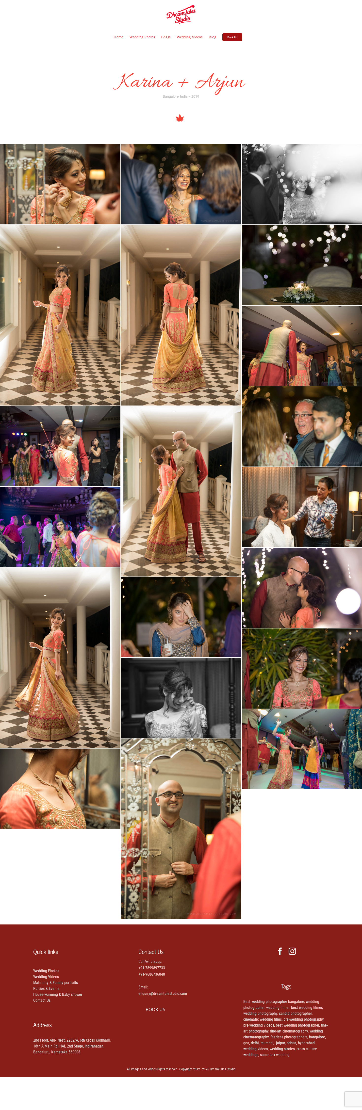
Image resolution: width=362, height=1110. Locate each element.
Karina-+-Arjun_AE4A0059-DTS (181, 617)
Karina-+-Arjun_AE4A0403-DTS (60, 527)
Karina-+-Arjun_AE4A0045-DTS (60, 657)
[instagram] (292, 951)
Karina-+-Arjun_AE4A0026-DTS (60, 184)
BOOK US (155, 1009)
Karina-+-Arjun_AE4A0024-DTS (60, 789)
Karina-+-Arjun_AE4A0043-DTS (60, 315)
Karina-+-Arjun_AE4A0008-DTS (181, 698)
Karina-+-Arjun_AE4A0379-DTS (60, 446)
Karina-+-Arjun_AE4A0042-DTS (181, 315)
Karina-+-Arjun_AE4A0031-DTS (181, 828)
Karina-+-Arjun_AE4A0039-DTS (181, 491)
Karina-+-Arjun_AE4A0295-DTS (181, 184)
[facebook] (280, 951)
